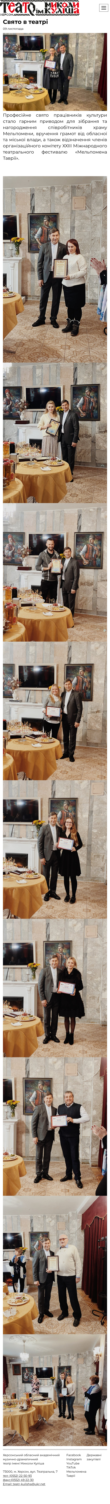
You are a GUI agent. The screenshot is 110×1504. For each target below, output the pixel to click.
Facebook (73, 1455)
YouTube (72, 1463)
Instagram (74, 1459)
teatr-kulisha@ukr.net (29, 1484)
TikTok (71, 1467)
